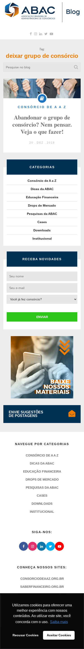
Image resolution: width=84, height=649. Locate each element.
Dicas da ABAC (42, 189)
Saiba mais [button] (59, 622)
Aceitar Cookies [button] (59, 635)
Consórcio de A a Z (42, 180)
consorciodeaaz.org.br (42, 585)
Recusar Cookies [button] (26, 635)
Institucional (42, 238)
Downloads (42, 230)
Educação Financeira (42, 197)
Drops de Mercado (42, 205)
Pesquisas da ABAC (42, 214)
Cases (42, 222)
